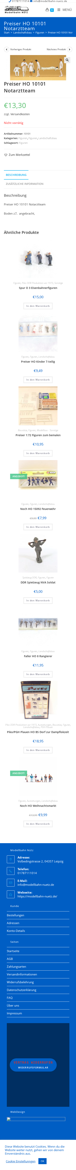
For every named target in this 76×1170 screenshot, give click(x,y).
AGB (10, 959)
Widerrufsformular (33, 1065)
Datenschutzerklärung (21, 990)
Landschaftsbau (47, 138)
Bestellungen (15, 915)
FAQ (10, 998)
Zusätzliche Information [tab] (24, 184)
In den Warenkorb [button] (38, 306)
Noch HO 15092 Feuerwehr (38, 509)
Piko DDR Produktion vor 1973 (37, 283)
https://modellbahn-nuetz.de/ (37, 896)
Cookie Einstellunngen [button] (20, 1161)
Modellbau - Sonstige (47, 430)
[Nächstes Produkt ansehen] (69, 49)
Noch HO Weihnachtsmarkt (38, 806)
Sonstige (58, 283)
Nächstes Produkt (56, 49)
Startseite (13, 951)
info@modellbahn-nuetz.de (36, 885)
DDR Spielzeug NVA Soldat (38, 582)
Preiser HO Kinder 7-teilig (38, 361)
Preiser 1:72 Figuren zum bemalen (38, 435)
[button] (67, 60)
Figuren (23, 138)
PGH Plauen (47, 727)
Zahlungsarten (16, 966)
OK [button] (42, 1161)
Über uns (13, 1005)
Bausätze (22, 430)
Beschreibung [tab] (16, 175)
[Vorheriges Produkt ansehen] (6, 49)
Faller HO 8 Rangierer (38, 656)
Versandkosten (20, 114)
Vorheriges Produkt (20, 49)
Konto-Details (16, 931)
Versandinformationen (22, 974)
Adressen (13, 923)
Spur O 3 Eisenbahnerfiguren (38, 288)
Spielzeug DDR (29, 577)
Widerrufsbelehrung (20, 982)
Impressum (14, 1013)
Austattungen (44, 724)
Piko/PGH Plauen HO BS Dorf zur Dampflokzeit (38, 732)
